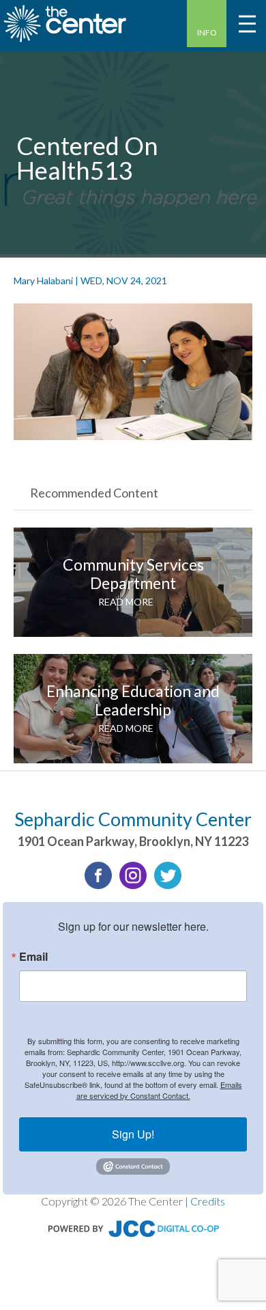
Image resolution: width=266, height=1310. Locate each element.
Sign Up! (133, 1134)
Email (33, 956)
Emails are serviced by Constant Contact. (159, 1090)
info (207, 32)
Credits (207, 1201)
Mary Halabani (43, 280)
